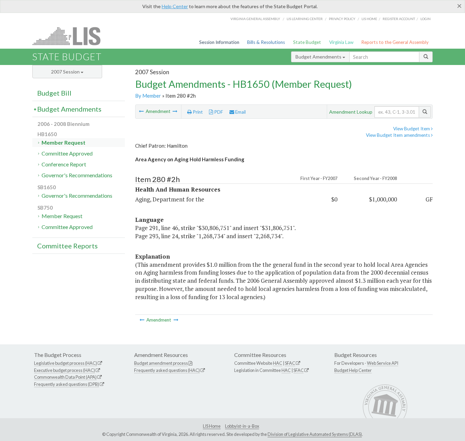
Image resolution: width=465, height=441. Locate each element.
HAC (277, 363)
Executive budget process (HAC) (64, 370)
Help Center (175, 6)
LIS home (369, 19)
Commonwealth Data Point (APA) (65, 377)
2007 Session (66, 72)
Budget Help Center (353, 370)
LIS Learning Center (305, 19)
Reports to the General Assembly (395, 42)
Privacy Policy (342, 19)
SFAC (290, 363)
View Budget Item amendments (398, 135)
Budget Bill (54, 93)
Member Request (63, 142)
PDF (218, 112)
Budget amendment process (161, 363)
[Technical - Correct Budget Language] (175, 111)
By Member (148, 96)
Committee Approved (67, 153)
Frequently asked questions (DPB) (66, 384)
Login (425, 19)
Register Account (399, 19)
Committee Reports (67, 246)
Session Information (219, 42)
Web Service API (382, 363)
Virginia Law (341, 42)
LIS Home (212, 426)
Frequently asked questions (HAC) (167, 370)
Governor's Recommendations (77, 175)
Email (240, 112)
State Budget (307, 42)
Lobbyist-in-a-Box (242, 426)
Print (197, 112)
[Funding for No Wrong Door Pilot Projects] (142, 111)
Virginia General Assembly (255, 19)
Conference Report (64, 164)
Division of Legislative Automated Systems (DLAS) (315, 434)
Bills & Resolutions (266, 42)
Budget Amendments (318, 57)
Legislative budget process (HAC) (65, 363)
